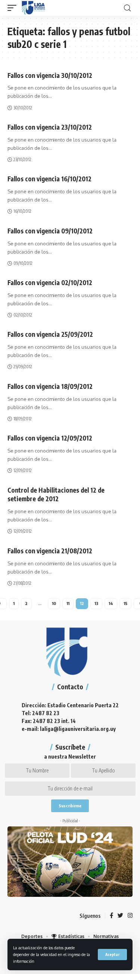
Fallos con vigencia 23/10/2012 (49, 127)
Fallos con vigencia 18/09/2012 (50, 386)
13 (96, 603)
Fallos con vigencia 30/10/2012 (49, 75)
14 (111, 603)
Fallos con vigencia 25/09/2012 (50, 334)
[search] (127, 8)
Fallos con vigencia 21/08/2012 (49, 551)
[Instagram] (130, 916)
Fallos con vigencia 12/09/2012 (49, 438)
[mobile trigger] (13, 8)
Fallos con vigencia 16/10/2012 (49, 179)
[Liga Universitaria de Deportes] (33, 8)
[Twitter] (120, 916)
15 (125, 603)
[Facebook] (111, 916)
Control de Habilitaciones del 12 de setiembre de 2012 (56, 494)
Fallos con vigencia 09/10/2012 (50, 231)
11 (67, 603)
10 (54, 603)
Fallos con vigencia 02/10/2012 (49, 282)
